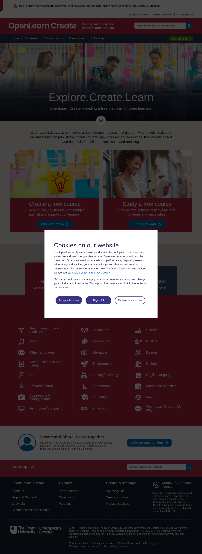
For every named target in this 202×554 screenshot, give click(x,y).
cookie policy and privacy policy (91, 272)
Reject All (98, 300)
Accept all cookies (69, 300)
